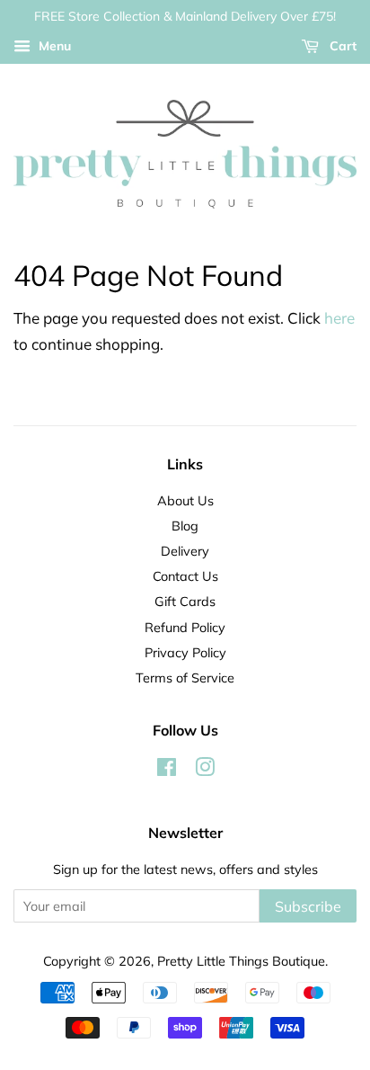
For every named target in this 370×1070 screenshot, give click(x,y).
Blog (185, 525)
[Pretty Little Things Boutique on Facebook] (166, 770)
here (339, 317)
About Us (185, 500)
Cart (341, 46)
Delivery (185, 550)
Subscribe (308, 906)
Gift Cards (185, 601)
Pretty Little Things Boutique (241, 960)
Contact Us (185, 575)
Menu (53, 46)
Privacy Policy (185, 652)
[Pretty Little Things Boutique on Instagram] (205, 770)
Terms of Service (185, 677)
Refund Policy (185, 627)
